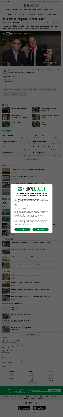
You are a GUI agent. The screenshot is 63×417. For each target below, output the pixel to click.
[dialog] (31, 208)
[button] (31, 208)
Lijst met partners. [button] (33, 216)
